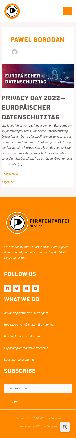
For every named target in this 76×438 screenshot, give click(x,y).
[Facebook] (7, 288)
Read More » (10, 174)
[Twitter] (16, 288)
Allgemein (8, 182)
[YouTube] (35, 288)
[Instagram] (26, 288)
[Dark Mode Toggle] (65, 427)
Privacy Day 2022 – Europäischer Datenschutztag (33, 107)
